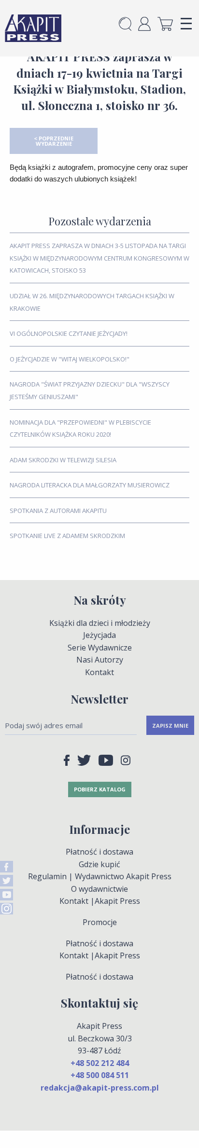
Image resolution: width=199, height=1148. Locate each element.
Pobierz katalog (100, 789)
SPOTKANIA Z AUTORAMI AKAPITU (58, 510)
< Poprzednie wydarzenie (53, 141)
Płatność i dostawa (99, 851)
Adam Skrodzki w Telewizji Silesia (63, 460)
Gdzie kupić (99, 864)
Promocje (100, 922)
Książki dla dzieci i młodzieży (99, 623)
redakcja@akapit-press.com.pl (100, 1087)
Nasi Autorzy (99, 659)
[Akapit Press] (33, 28)
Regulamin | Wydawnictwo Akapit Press (99, 876)
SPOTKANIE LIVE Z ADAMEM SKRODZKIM (67, 535)
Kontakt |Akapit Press (99, 901)
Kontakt (99, 672)
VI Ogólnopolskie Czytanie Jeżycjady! (69, 333)
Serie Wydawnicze (100, 647)
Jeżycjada (99, 635)
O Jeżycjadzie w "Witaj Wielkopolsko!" (69, 359)
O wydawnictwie (99, 889)
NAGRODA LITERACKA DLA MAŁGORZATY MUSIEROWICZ (90, 485)
